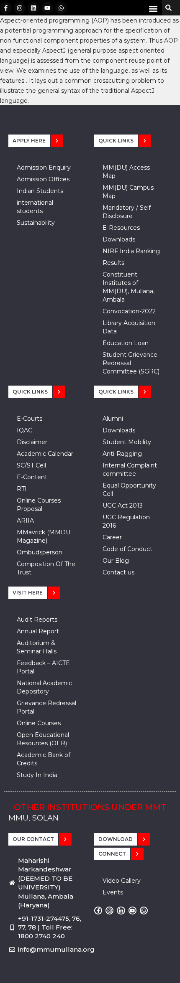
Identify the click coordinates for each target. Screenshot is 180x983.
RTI (22, 489)
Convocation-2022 (129, 311)
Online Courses (39, 723)
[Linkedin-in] (121, 910)
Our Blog (116, 560)
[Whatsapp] (61, 8)
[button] (153, 8)
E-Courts (29, 418)
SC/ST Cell (31, 465)
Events (113, 892)
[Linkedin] (33, 8)
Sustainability (36, 222)
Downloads (119, 239)
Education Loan (126, 343)
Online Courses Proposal (39, 505)
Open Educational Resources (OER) (43, 739)
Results (113, 263)
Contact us (118, 572)
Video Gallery (122, 880)
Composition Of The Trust (46, 568)
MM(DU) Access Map (126, 172)
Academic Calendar (45, 453)
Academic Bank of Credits (43, 759)
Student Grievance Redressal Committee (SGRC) (131, 363)
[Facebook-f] (6, 8)
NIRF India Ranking (131, 251)
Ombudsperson (39, 552)
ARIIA (25, 520)
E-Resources (121, 227)
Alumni (113, 418)
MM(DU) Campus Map (128, 192)
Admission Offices (43, 179)
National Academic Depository (44, 687)
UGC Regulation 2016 (126, 521)
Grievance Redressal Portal (46, 707)
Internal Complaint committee (130, 470)
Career (112, 537)
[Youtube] (47, 8)
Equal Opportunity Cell (129, 490)
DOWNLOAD (115, 839)
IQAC (24, 430)
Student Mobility (127, 442)
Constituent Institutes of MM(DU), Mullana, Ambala (128, 287)
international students (35, 207)
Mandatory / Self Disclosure (127, 212)
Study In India (37, 775)
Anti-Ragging (122, 453)
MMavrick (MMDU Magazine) (43, 536)
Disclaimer (32, 442)
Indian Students (40, 191)
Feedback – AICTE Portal (43, 667)
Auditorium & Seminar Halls (37, 647)
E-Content (32, 477)
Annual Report (38, 631)
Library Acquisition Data (129, 327)
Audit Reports (37, 619)
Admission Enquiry (44, 167)
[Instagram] (20, 8)
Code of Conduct (127, 549)
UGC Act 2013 (123, 505)
